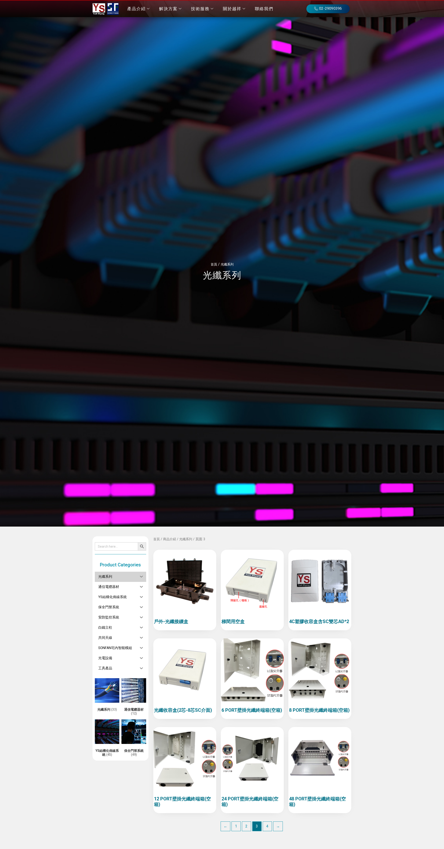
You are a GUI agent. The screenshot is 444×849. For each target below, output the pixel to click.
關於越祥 (232, 8)
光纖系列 (227, 264)
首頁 (214, 264)
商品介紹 (169, 539)
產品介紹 (136, 8)
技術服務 (200, 8)
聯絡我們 (264, 8)
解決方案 (168, 8)
